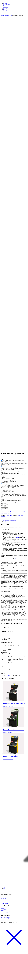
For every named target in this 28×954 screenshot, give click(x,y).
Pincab (4, 5)
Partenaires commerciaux (6, 917)
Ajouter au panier (4, 508)
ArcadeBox (5, 7)
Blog (4, 9)
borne (22, 515)
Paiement (2, 910)
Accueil (5, 3)
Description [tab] (5, 518)
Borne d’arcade (6, 4)
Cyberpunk (3, 516)
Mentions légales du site (6, 918)
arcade (19, 515)
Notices (2, 908)
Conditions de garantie (5, 911)
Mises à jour (3, 909)
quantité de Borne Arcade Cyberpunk (9, 506)
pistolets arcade (17, 558)
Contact (5, 10)
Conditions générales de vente (7, 913)
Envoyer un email (4, 903)
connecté (9, 675)
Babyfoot (5, 8)
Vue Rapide (10, 706)
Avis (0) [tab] (5, 521)
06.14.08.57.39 (4, 898)
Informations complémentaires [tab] (9, 520)
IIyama (17, 537)
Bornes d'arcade (8, 15)
